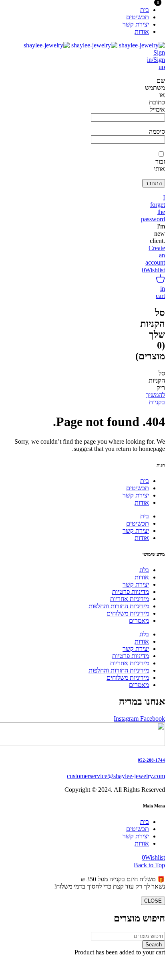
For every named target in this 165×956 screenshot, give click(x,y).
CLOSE (153, 901)
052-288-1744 (151, 760)
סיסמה (157, 131)
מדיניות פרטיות (130, 591)
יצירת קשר (136, 495)
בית (144, 480)
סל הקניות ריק (157, 380)
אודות (142, 502)
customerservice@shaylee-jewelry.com (116, 776)
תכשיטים (137, 488)
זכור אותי (159, 165)
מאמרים (139, 620)
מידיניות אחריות (129, 598)
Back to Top (149, 865)
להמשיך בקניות (155, 398)
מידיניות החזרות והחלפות (119, 606)
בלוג (144, 570)
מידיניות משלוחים (128, 613)
